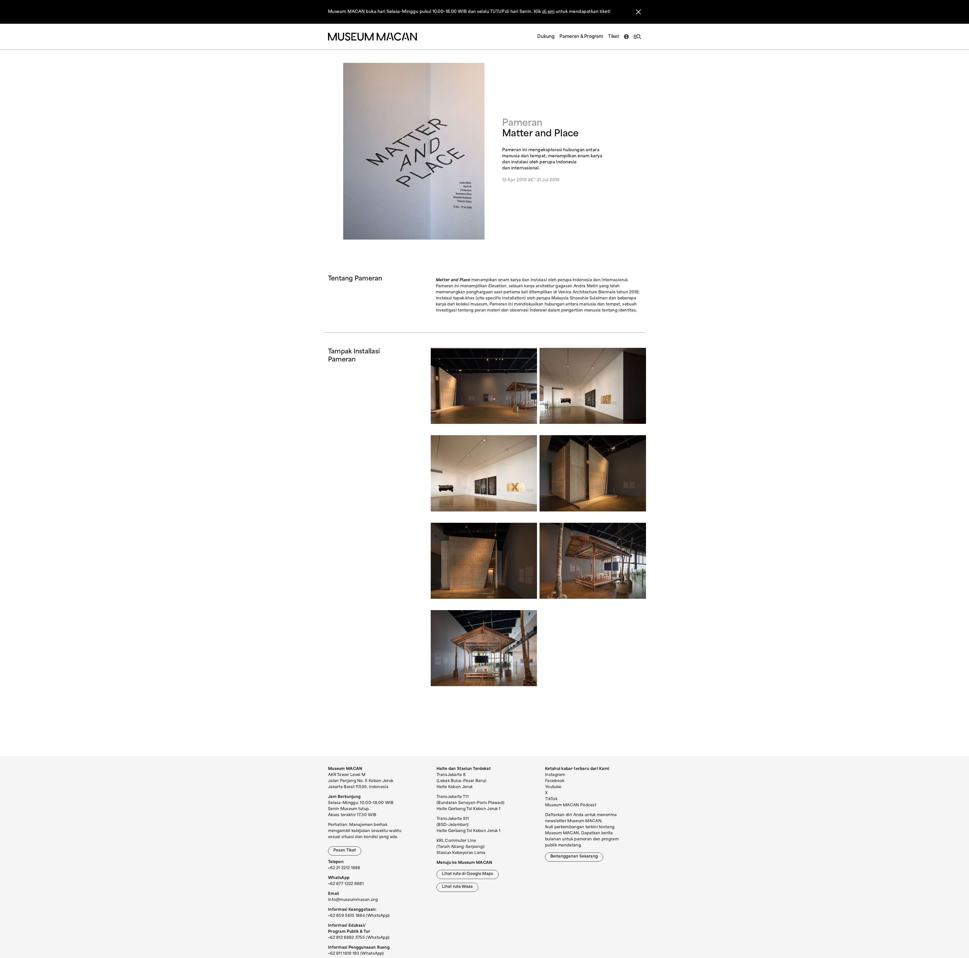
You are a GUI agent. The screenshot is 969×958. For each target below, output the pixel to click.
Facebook (554, 781)
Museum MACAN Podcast (570, 805)
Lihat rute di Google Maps (467, 874)
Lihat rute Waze (457, 887)
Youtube (553, 787)
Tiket (613, 37)
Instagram (555, 775)
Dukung (545, 37)
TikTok (551, 799)
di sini (548, 12)
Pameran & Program (581, 37)
